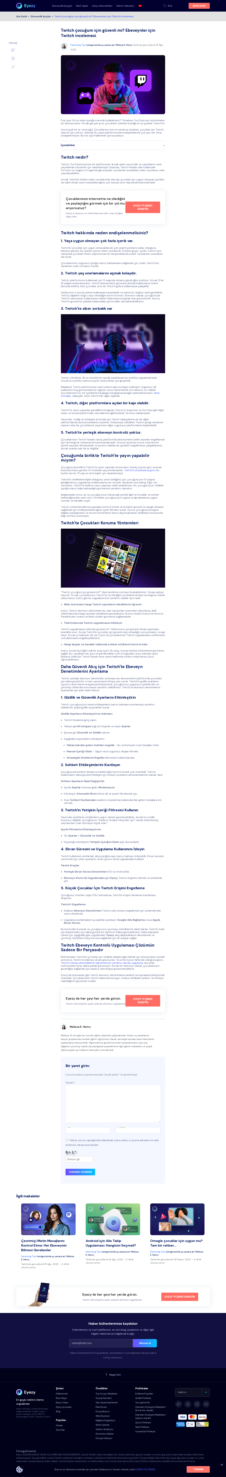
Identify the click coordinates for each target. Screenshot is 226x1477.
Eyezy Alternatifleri (102, 5)
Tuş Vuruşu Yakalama (106, 1393)
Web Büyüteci (103, 1416)
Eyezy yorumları (64, 1407)
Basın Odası (62, 1402)
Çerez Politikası (143, 1422)
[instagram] (197, 1404)
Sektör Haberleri (125, 5)
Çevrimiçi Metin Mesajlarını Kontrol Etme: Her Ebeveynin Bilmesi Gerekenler (44, 1245)
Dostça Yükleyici (104, 1438)
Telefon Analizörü (104, 1429)
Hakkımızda (62, 1393)
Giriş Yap (60, 1429)
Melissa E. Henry (124, 45)
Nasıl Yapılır (82, 5)
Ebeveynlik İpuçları (62, 5)
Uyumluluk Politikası (145, 1431)
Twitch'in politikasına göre (139, 470)
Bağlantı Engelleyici (105, 1420)
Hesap (59, 1425)
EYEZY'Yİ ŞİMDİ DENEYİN (142, 207)
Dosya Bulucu (103, 1411)
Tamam (198, 1469)
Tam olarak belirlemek (107, 1402)
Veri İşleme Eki (142, 1402)
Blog (58, 1411)
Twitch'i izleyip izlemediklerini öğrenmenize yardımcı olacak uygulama (102, 963)
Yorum (70, 1082)
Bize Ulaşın (61, 1398)
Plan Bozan (101, 1407)
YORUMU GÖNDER (80, 1172)
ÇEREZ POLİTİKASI (145, 1469)
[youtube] (206, 1404)
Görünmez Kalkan (105, 1433)
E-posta (122, 1127)
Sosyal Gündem (104, 1398)
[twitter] (13, 50)
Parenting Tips (78, 45)
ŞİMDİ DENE (199, 5)
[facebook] (13, 58)
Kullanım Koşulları (144, 1393)
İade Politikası (142, 1427)
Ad (70, 1127)
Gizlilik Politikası (143, 1398)
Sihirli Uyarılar (103, 1424)
